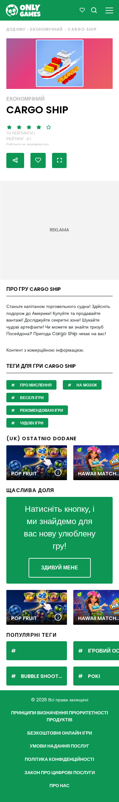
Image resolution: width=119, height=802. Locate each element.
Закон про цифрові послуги (59, 772)
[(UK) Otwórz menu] (109, 9)
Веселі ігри (31, 397)
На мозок (86, 385)
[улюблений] (82, 10)
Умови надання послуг (59, 746)
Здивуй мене (59, 567)
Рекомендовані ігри (41, 410)
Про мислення (35, 385)
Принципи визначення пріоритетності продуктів (59, 716)
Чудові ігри (31, 423)
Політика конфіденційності (59, 759)
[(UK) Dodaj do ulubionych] (38, 160)
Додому (15, 29)
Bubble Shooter (42, 676)
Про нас (59, 785)
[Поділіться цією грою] (15, 160)
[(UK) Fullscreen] (59, 160)
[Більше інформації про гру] (58, 473)
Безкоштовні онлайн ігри (59, 733)
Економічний (46, 29)
